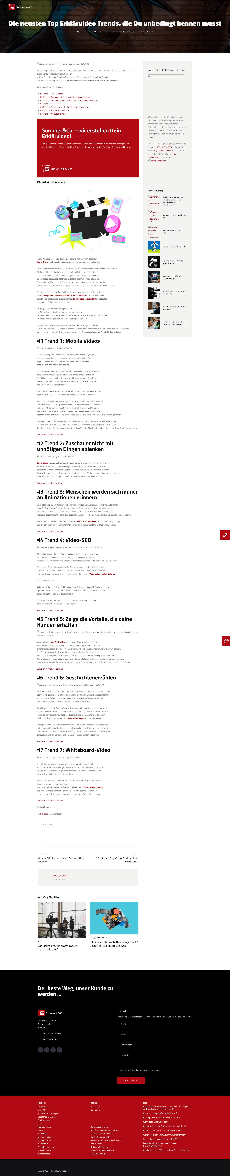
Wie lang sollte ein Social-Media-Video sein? (174, 231)
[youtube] (207, 7)
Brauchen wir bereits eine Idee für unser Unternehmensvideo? (174, 323)
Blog (40, 941)
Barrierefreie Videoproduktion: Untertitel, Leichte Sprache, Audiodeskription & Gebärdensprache (173, 201)
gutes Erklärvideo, (57, 642)
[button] (41, 840)
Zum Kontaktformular (51, 153)
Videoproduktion (45, 1137)
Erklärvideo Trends (46, 824)
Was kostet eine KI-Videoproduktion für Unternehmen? (166, 1150)
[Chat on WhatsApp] (157, 160)
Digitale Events (44, 1140)
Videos (108, 937)
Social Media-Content (47, 1116)
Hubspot (44, 813)
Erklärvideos (42, 262)
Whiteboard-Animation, (93, 787)
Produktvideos (44, 1120)
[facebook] (219, 7)
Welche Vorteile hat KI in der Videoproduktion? (172, 277)
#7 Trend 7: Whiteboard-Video (53, 113)
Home (77, 31)
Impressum (95, 1106)
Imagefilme (43, 1110)
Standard (99, 937)
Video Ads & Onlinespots (48, 1113)
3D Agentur (43, 1143)
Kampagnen (43, 1133)
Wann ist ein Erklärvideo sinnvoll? (174, 247)
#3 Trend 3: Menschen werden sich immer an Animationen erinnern (69, 100)
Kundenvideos (44, 1153)
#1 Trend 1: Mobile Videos (51, 93)
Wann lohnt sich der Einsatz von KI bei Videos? (174, 307)
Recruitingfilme (44, 1126)
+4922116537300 (164, 147)
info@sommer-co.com (162, 150)
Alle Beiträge (91, 31)
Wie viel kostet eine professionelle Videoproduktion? (58, 947)
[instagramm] (213, 7)
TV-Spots (42, 1123)
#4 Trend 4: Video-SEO (50, 103)
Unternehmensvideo (76, 718)
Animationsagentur (46, 1147)
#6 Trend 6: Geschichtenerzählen (54, 110)
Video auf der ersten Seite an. (102, 573)
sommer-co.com (60, 875)
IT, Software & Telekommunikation (105, 1130)
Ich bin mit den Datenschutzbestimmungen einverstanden (140, 1070)
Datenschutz (95, 1110)
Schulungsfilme (44, 1150)
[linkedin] (201, 7)
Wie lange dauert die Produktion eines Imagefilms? (173, 262)
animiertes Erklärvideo (86, 521)
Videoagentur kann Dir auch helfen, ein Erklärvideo (63, 295)
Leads (40, 1130)
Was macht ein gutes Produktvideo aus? (174, 216)
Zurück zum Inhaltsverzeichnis (50, 434)
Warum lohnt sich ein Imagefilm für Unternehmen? (175, 292)
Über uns (94, 1103)
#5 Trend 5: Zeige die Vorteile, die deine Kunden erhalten (64, 107)
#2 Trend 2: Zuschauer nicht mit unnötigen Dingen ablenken (66, 97)
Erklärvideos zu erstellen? (84, 298)
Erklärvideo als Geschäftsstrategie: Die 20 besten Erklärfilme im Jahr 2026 (114, 943)
